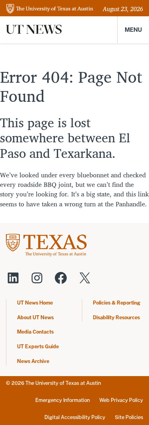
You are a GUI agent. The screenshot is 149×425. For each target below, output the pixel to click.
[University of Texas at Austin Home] (49, 9)
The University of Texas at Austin (63, 383)
